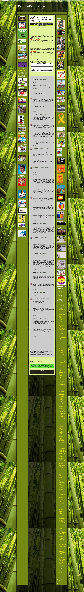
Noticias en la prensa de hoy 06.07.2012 (62, 521)
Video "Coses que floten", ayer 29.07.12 (61, 326)
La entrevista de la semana (61, 446)
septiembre (60, 305)
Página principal (21, 12)
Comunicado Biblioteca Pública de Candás (62, 418)
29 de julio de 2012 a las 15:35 (44, 197)
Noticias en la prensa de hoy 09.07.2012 (62, 503)
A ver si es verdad (61, 350)
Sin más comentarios (62, 385)
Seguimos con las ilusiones (61, 346)
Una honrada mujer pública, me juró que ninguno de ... (62, 451)
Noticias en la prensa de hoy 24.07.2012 (62, 387)
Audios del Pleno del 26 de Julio (62, 348)
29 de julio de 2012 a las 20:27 (41, 272)
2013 (59, 299)
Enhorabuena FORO (62, 460)
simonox (40, 589)
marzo (60, 572)
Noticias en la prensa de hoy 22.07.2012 (62, 407)
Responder (35, 82)
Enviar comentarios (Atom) (39, 361)
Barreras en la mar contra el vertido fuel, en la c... (62, 560)
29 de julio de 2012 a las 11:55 (44, 124)
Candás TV (47, 12)
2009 (59, 579)
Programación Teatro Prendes (62, 315)
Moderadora (35, 124)
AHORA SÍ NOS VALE (62, 473)
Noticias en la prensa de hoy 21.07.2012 (62, 409)
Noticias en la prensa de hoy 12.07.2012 (62, 477)
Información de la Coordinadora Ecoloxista (61, 485)
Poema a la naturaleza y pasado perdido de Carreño (62, 528)
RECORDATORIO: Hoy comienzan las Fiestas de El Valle (62, 411)
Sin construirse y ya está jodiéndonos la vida (62, 423)
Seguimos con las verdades (61, 368)
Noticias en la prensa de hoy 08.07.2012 (62, 510)
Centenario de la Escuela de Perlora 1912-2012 (62, 431)
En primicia (60, 547)
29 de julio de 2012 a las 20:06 (44, 237)
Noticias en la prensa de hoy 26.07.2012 (62, 366)
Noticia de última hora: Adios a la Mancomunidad (62, 525)
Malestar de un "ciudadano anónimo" (61, 357)
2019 (59, 291)
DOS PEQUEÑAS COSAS (61, 389)
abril (59, 571)
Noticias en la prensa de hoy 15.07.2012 (62, 457)
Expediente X (61, 499)
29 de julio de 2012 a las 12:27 (44, 148)
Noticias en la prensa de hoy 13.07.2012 (62, 464)
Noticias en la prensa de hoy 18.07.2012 (62, 427)
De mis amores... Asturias (61, 429)
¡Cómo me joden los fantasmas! (62, 414)
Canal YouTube (61, 12)
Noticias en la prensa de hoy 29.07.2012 (62, 341)
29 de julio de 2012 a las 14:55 (44, 167)
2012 (59, 300)
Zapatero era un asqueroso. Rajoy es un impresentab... (62, 471)
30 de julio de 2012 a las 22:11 (41, 318)
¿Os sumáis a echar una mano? (62, 565)
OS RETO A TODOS (21, 70)
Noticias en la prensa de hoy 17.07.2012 (62, 437)
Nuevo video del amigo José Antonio (62, 507)
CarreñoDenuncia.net (32, 6)
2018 (59, 292)
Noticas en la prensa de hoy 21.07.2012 (62, 321)
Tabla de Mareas (28, 12)
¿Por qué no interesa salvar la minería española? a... (62, 495)
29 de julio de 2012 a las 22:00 (44, 298)
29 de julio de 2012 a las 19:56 (41, 223)
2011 (59, 576)
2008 (59, 580)
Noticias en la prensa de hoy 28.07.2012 (62, 352)
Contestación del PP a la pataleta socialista (62, 362)
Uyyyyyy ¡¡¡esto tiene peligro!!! (62, 466)
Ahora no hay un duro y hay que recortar (62, 373)
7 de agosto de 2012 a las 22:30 (41, 328)
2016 (59, 295)
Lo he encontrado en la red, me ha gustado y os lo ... (62, 344)
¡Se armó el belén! (61, 513)
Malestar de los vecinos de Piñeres (62, 354)
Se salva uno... (61, 554)
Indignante (60, 433)
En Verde (41, 12)
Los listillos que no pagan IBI (61, 317)
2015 (59, 296)
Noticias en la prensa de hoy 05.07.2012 (62, 537)
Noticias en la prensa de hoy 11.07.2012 (62, 488)
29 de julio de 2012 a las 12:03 (41, 141)
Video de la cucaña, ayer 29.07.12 (62, 329)
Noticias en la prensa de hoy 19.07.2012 (62, 420)
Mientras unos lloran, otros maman (62, 491)
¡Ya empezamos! (61, 531)
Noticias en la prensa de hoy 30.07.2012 (62, 333)
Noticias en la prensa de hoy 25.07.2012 (62, 381)
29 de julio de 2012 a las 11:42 (41, 114)
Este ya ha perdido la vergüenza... (62, 482)
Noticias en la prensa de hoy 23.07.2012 (62, 401)
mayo (60, 569)
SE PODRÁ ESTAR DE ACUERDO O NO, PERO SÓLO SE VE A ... (62, 533)
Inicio (43, 359)
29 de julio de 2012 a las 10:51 (41, 79)
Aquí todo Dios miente (62, 478)
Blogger (50, 589)
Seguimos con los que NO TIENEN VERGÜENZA (62, 398)
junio (59, 568)
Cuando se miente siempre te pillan (62, 311)
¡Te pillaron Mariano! (62, 440)
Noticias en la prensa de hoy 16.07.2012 (62, 442)
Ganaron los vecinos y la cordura (62, 545)
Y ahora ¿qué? (61, 339)
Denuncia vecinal (61, 551)
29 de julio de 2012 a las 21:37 (41, 292)
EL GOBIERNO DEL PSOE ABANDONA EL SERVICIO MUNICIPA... (62, 539)
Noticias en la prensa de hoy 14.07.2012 (62, 459)
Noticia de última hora (62, 309)
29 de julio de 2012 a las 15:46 (41, 214)
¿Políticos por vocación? (61, 403)
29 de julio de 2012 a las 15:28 (41, 177)
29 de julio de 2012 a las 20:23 (41, 253)
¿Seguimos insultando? (61, 439)
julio (59, 308)
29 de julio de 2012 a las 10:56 (41, 91)
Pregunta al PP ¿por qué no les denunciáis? (62, 454)
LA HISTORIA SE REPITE (61, 475)
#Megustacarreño (61, 529)
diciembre (60, 301)
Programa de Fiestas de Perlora (62, 519)
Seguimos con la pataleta (61, 319)
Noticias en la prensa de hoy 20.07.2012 (62, 416)
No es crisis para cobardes (61, 375)
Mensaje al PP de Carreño (61, 444)
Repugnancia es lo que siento (62, 370)
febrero (60, 573)
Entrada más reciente (35, 359)
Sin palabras (61, 489)
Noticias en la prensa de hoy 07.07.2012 (62, 515)
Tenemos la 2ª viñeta (62, 546)
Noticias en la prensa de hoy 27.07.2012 (62, 359)
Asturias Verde (35, 12)
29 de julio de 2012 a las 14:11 (41, 160)
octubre (60, 304)
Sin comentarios (61, 566)
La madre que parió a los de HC (62, 394)
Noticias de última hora (62, 522)
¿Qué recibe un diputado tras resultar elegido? (62, 392)
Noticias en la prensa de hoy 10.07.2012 (62, 498)
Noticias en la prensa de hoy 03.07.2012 (62, 558)
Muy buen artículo (61, 396)
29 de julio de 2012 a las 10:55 (41, 85)
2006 (59, 583)
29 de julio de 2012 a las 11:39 (41, 106)
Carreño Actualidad (54, 12)
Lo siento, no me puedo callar (61, 512)
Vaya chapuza (61, 322)
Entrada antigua (50, 359)
